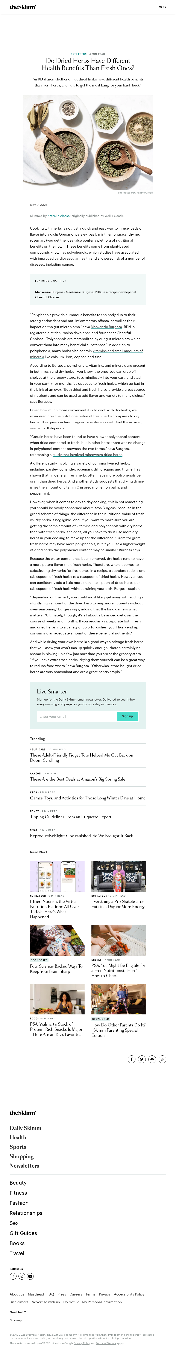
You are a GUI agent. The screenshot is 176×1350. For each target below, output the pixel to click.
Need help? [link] (18, 1312)
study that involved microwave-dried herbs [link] (87, 455)
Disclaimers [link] (19, 1302)
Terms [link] (91, 1294)
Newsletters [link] (24, 1166)
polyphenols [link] (77, 252)
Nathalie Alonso (58, 216)
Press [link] (62, 1294)
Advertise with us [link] (46, 1302)
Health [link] (18, 1137)
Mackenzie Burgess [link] (106, 327)
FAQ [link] (50, 1294)
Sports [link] (18, 1147)
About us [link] (17, 1294)
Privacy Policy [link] (82, 1343)
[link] (23, 7)
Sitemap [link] (16, 1320)
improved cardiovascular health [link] (64, 258)
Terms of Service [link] (106, 1343)
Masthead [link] (36, 1294)
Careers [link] (76, 1294)
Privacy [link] (105, 1294)
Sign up (127, 716)
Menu (162, 6)
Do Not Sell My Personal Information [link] (92, 1302)
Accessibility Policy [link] (129, 1294)
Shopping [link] (22, 1156)
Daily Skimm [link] (25, 1128)
